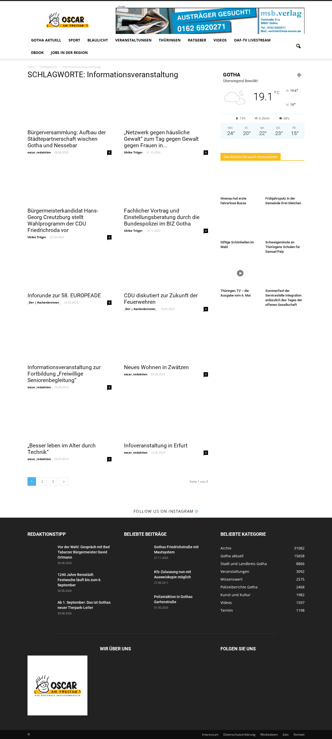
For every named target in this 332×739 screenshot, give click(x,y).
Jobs (286, 734)
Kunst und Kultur (235, 594)
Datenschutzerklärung (239, 734)
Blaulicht (97, 40)
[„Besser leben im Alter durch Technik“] (69, 418)
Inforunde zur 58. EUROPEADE (64, 295)
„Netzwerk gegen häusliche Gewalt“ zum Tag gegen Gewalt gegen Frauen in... (161, 139)
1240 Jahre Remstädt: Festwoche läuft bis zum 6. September (79, 580)
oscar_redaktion (39, 152)
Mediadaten (269, 734)
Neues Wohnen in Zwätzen (156, 367)
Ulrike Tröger (133, 152)
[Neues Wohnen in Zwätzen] (166, 340)
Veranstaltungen (133, 40)
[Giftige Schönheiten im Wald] (240, 224)
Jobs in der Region (69, 52)
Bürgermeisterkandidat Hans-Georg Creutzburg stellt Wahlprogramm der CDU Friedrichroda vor (62, 220)
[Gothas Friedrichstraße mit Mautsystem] (137, 553)
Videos (220, 40)
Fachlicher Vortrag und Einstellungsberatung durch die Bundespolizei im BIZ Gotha (161, 217)
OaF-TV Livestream (252, 40)
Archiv (225, 548)
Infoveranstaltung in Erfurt (156, 445)
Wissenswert (231, 579)
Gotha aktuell (46, 40)
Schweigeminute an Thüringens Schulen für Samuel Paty (282, 247)
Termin (226, 610)
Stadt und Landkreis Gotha (243, 563)
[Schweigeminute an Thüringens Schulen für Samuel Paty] (285, 224)
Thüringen (170, 40)
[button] (298, 46)
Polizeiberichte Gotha (239, 587)
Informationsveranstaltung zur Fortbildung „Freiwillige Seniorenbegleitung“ (64, 373)
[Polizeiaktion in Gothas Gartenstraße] (137, 603)
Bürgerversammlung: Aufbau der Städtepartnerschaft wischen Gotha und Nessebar (66, 139)
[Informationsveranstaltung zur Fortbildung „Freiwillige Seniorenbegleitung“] (69, 340)
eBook (37, 52)
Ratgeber (197, 40)
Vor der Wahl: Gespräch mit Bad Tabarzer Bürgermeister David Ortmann (84, 552)
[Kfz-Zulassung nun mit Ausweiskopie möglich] (137, 578)
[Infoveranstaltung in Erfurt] (166, 418)
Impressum (210, 734)
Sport (74, 40)
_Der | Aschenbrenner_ (43, 302)
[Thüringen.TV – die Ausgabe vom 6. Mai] (240, 273)
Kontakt (299, 734)
